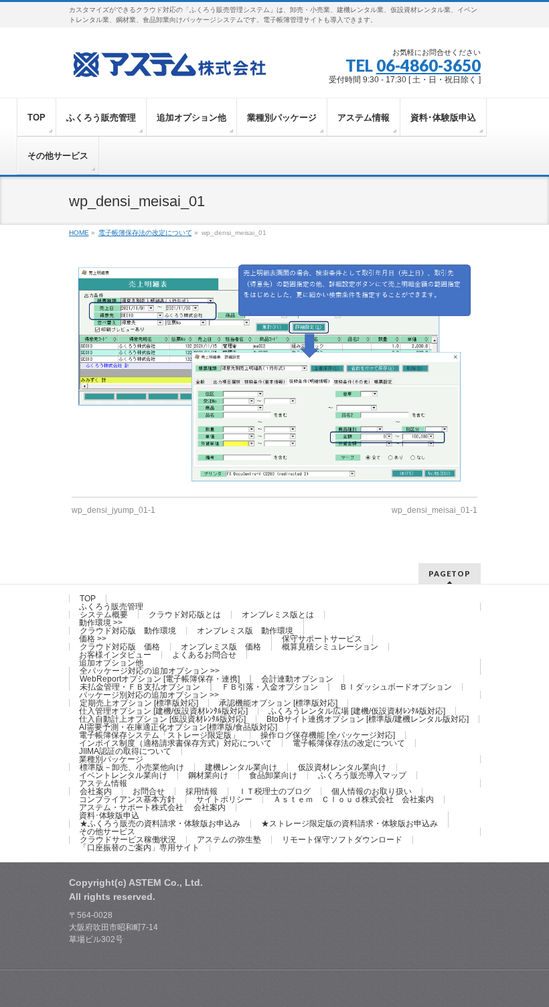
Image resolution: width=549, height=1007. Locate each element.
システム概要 (104, 615)
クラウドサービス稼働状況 (128, 840)
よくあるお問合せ (204, 655)
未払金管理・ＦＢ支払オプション (140, 687)
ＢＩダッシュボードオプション (395, 687)
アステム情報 (103, 783)
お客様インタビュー (115, 655)
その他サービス (107, 832)
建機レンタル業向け (241, 767)
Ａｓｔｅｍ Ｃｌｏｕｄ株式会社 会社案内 (353, 799)
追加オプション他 (111, 663)
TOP (88, 599)
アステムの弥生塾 (229, 840)
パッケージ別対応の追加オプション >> (149, 695)
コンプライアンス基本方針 (127, 799)
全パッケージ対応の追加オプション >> (150, 671)
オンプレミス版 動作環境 (245, 631)
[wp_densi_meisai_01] (275, 372)
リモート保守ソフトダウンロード (342, 840)
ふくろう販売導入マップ (362, 775)
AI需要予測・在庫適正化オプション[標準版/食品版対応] (178, 727)
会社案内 (96, 791)
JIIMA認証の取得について (125, 751)
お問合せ (149, 791)
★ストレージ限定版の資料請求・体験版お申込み (349, 824)
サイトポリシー (224, 799)
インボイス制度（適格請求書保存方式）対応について (175, 743)
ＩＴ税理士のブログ (274, 791)
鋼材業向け (208, 775)
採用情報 (201, 791)
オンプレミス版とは (278, 615)
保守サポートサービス (322, 639)
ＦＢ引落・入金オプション (270, 687)
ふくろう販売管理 (111, 607)
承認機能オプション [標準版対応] (278, 703)
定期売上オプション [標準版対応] (139, 703)
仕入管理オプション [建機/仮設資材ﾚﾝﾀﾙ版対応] (163, 711)
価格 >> (92, 639)
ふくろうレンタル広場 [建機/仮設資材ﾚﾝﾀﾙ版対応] (356, 711)
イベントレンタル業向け (123, 775)
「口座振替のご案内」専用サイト (139, 848)
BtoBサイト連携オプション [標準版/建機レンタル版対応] (367, 719)
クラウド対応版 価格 (120, 647)
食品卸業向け (273, 775)
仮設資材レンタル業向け (342, 767)
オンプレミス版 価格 (221, 647)
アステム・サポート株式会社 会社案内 (152, 807)
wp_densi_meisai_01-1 (434, 510)
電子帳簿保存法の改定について (349, 743)
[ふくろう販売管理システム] (169, 63)
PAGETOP (449, 573)
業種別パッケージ (111, 759)
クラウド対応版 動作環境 (128, 631)
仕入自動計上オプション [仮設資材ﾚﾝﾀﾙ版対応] (162, 719)
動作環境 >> (101, 623)
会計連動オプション (297, 679)
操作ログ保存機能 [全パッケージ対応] (327, 735)
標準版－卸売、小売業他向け (132, 767)
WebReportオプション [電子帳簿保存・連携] (160, 679)
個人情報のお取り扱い (371, 791)
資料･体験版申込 (109, 815)
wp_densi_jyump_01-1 (113, 510)
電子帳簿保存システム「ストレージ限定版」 (159, 735)
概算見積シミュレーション (330, 647)
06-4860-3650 (428, 65)
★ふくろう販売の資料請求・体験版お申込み (160, 824)
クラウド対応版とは (185, 615)
